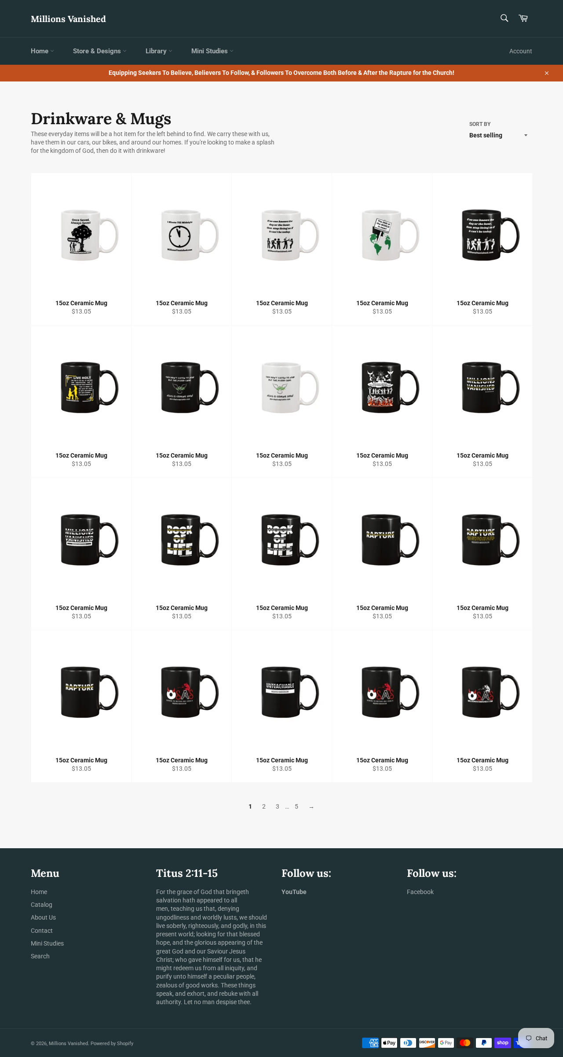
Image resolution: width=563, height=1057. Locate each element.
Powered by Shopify (112, 1043)
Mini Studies (210, 51)
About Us (43, 917)
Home (40, 51)
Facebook (420, 891)
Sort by (479, 124)
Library (157, 51)
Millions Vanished (68, 18)
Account (520, 51)
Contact (42, 930)
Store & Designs (98, 51)
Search (40, 956)
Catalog (41, 904)
